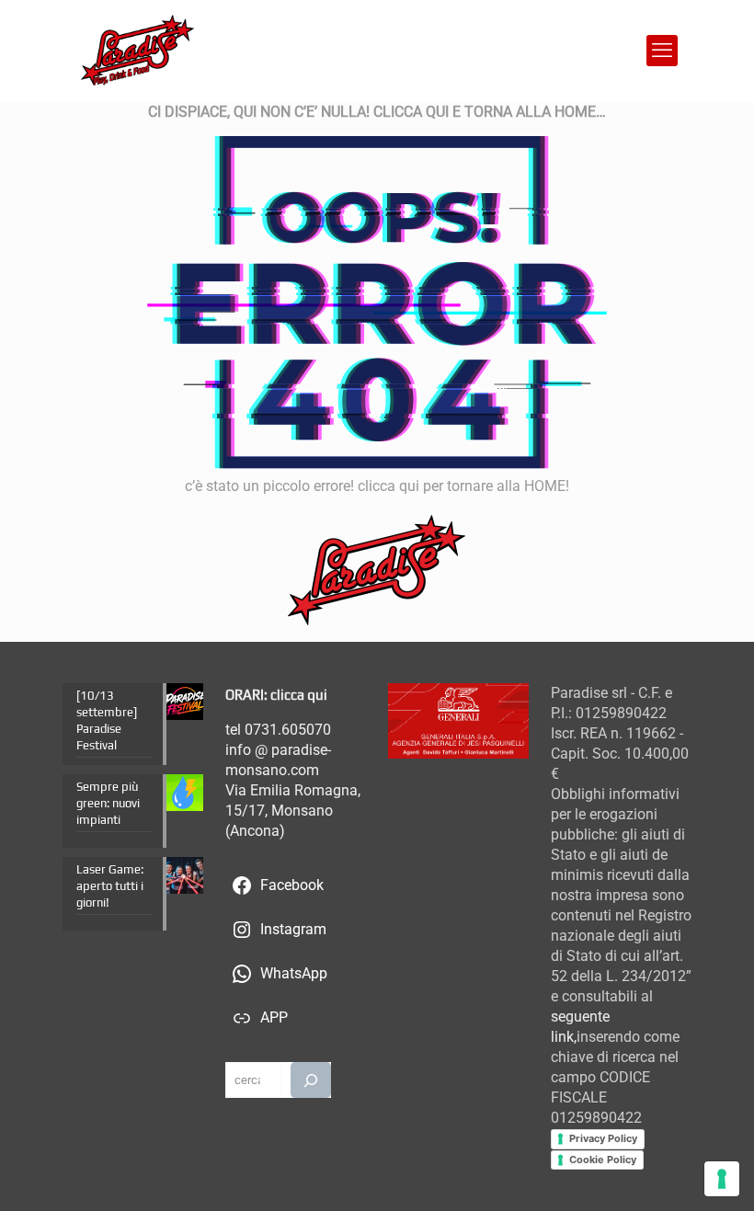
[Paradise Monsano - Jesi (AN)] (137, 50)
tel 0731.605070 (278, 729)
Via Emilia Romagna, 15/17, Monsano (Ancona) (292, 811)
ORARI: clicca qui (276, 695)
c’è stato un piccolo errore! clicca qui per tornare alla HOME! (377, 486)
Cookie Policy (602, 1159)
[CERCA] (310, 1080)
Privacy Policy (603, 1138)
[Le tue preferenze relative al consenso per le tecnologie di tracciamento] (721, 1178)
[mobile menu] (662, 50)
